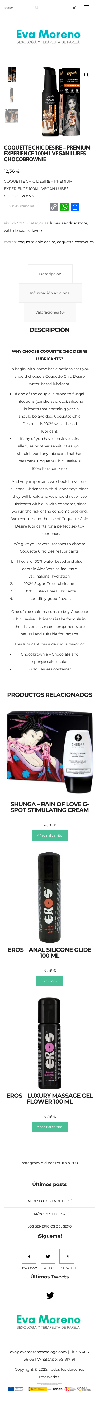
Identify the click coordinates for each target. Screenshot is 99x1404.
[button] (86, 75)
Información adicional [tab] (50, 293)
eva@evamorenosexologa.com (38, 1351)
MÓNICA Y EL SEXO (49, 1214)
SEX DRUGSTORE (74, 223)
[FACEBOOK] (29, 1256)
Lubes (55, 223)
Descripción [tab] (50, 273)
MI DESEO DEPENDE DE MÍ (50, 1201)
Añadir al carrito (49, 835)
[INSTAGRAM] (66, 1256)
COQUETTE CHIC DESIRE (36, 242)
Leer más (49, 981)
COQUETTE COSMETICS (75, 242)
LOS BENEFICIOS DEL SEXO (49, 1226)
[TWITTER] (48, 1256)
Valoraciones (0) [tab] (50, 312)
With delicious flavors (23, 230)
